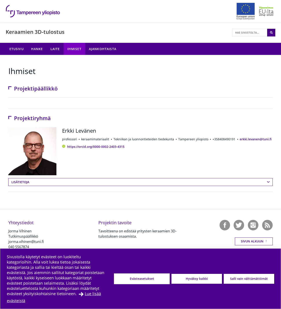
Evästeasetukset (142, 278)
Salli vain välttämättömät (249, 278)
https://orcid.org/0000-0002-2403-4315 (95, 147)
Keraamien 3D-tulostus (35, 31)
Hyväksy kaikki (197, 278)
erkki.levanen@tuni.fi (256, 139)
